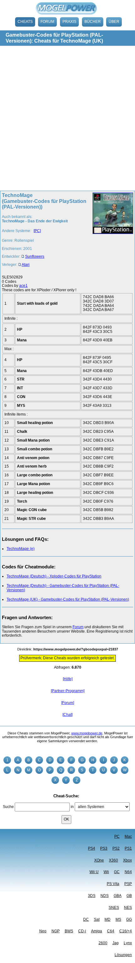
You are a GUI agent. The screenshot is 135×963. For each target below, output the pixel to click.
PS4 (91, 848)
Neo (42, 931)
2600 (103, 943)
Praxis (69, 21)
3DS (91, 895)
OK (66, 819)
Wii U (94, 872)
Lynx (128, 943)
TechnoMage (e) (21, 548)
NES (128, 907)
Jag (115, 943)
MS (118, 919)
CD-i (82, 931)
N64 (128, 872)
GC (117, 872)
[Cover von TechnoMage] (111, 232)
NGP (55, 931)
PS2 (116, 848)
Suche (8, 807)
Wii (106, 872)
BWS (69, 931)
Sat (97, 919)
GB (129, 895)
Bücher (92, 21)
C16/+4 (125, 931)
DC (86, 919)
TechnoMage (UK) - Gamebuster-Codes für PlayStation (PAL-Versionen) (68, 599)
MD (108, 919)
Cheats (25, 21)
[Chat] (67, 714)
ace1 (23, 285)
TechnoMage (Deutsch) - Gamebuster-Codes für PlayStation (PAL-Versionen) (63, 587)
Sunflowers (34, 256)
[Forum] (67, 703)
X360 (113, 860)
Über (114, 21)
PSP (128, 884)
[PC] (37, 231)
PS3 (103, 848)
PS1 (128, 848)
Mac (128, 836)
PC (117, 836)
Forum (47, 21)
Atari (26, 264)
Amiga (96, 931)
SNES (114, 907)
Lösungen (123, 955)
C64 (110, 931)
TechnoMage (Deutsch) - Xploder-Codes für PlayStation (54, 576)
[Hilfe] (68, 679)
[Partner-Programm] (67, 691)
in (72, 807)
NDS (104, 895)
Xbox (127, 860)
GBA (118, 895)
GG (129, 919)
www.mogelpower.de (86, 733)
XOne (99, 860)
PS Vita (113, 884)
